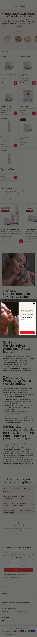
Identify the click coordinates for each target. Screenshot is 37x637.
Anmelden (27, 333)
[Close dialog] (34, 303)
